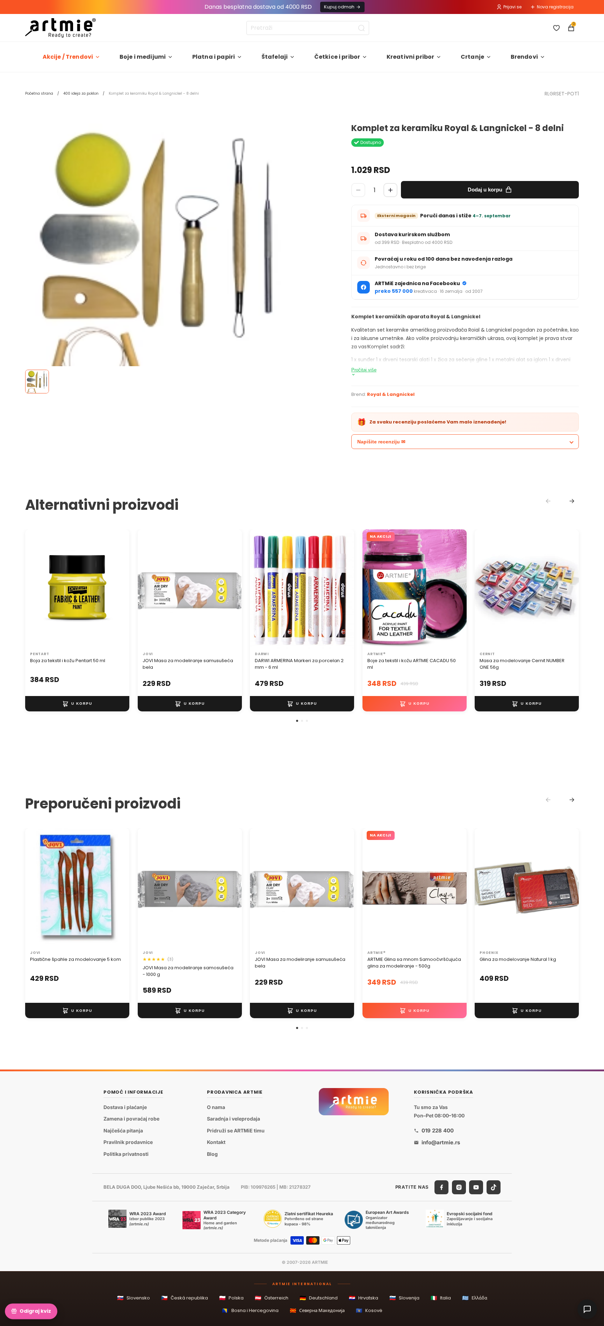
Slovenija (404, 1298)
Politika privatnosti (126, 1154)
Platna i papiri (213, 57)
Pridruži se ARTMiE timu (236, 1130)
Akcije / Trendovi (68, 57)
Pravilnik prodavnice (128, 1142)
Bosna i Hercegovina (250, 1310)
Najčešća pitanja (123, 1130)
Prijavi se (512, 7)
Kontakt (216, 1142)
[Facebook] (441, 1187)
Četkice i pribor (337, 57)
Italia (441, 1298)
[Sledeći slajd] (116, 589)
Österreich (271, 1298)
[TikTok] (494, 1187)
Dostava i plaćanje (125, 1107)
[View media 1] (37, 381)
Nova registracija (555, 7)
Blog (212, 1154)
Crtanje (472, 57)
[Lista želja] (556, 28)
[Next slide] (571, 501)
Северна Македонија (317, 1310)
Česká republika (184, 1298)
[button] (297, 721)
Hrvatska (363, 1298)
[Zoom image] (158, 273)
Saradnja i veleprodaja (233, 1119)
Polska (231, 1298)
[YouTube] (476, 1187)
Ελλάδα (474, 1298)
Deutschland (319, 1298)
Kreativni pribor (410, 57)
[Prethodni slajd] (37, 589)
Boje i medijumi (143, 57)
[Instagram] (459, 1187)
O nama (216, 1107)
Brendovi (524, 57)
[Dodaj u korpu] (77, 703)
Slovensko (133, 1298)
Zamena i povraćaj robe (131, 1119)
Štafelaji (274, 57)
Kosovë (369, 1310)
